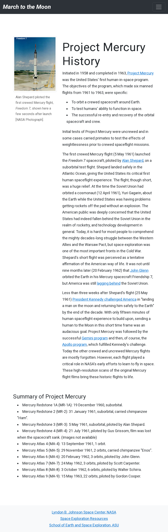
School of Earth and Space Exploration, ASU (84, 525)
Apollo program (74, 344)
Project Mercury (140, 73)
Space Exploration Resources (84, 518)
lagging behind (108, 283)
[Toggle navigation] (158, 6)
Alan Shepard (132, 160)
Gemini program (95, 338)
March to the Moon (27, 6)
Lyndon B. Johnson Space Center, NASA (84, 512)
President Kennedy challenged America (104, 299)
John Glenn (139, 270)
